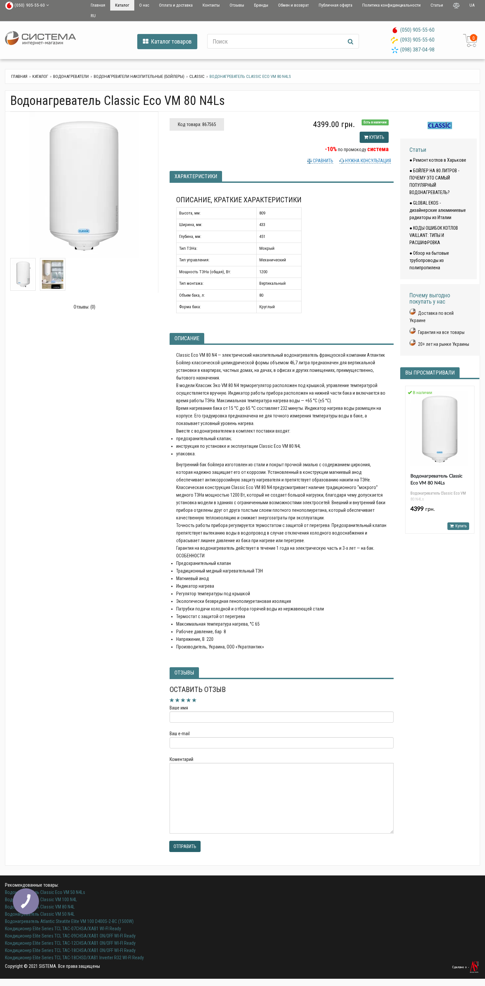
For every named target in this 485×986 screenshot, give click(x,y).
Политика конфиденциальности (391, 5)
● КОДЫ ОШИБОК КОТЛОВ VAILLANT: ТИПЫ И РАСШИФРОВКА (433, 235)
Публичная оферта (335, 5)
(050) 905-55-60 (417, 30)
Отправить (185, 846)
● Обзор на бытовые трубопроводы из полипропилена (429, 260)
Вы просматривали (430, 373)
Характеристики (196, 176)
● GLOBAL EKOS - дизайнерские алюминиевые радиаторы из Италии (437, 210)
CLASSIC (197, 76)
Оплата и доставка (176, 5)
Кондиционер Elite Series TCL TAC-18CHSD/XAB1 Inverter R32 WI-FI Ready (74, 957)
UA (471, 5)
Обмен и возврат (293, 5)
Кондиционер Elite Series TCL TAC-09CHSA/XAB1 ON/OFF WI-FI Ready (70, 935)
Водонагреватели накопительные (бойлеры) (139, 76)
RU (93, 15)
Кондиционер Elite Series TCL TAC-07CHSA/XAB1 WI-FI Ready (63, 928)
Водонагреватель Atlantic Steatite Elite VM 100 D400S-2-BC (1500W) (69, 921)
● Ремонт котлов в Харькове (437, 160)
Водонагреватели (71, 76)
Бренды (261, 5)
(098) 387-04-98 (417, 50)
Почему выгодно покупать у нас (429, 298)
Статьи (437, 5)
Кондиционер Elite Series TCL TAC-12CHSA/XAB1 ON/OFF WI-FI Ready (70, 943)
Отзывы (237, 5)
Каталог (122, 5)
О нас (144, 5)
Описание (187, 338)
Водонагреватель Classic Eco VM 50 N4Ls (45, 892)
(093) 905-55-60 (417, 40)
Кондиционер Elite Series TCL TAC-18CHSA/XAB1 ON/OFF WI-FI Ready (70, 950)
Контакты (211, 5)
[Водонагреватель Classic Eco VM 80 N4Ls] (84, 185)
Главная (98, 5)
